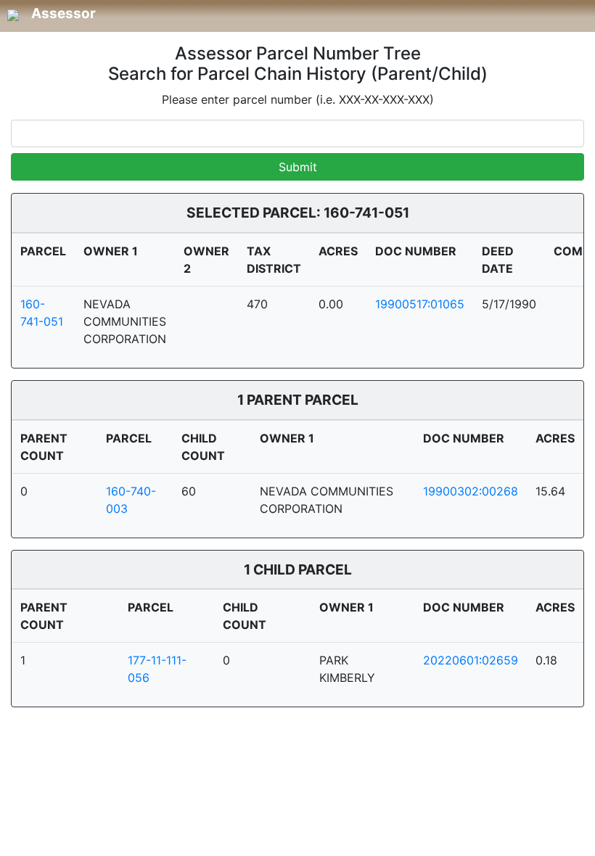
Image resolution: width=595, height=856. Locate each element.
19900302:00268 (470, 491)
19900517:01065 (419, 304)
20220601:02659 (470, 660)
